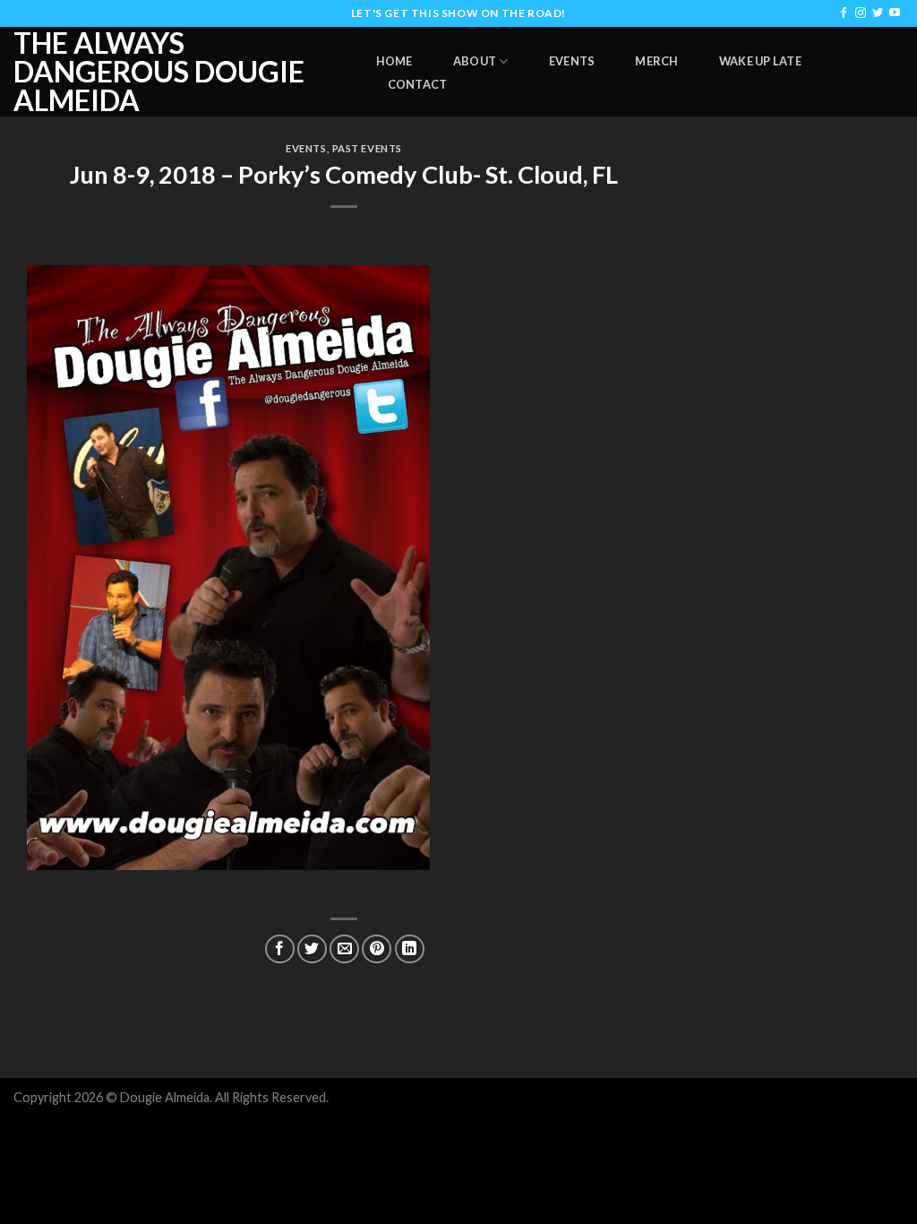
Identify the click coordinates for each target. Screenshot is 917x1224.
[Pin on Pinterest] (376, 949)
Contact (418, 84)
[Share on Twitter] (312, 949)
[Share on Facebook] (280, 949)
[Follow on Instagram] (860, 13)
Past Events (367, 148)
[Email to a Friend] (344, 949)
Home (394, 61)
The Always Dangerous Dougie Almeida (158, 72)
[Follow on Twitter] (877, 13)
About (474, 61)
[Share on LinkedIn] (409, 949)
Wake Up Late (760, 61)
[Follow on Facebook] (843, 13)
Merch (656, 61)
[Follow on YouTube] (894, 13)
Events (572, 61)
